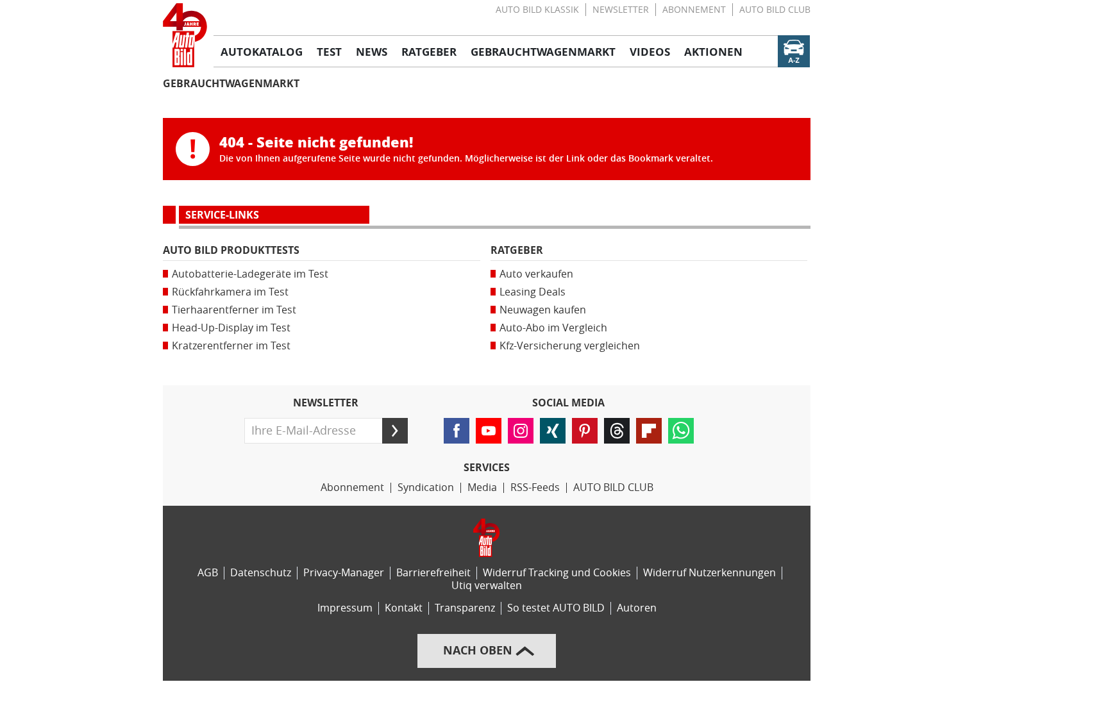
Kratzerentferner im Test (231, 346)
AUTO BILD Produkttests (231, 250)
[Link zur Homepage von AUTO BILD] (185, 35)
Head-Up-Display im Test (231, 328)
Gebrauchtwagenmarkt (231, 84)
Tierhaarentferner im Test (234, 310)
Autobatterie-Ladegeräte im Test (250, 274)
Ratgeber (517, 250)
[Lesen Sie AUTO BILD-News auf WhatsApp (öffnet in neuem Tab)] (681, 431)
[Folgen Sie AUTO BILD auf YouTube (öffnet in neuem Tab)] (488, 431)
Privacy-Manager (343, 573)
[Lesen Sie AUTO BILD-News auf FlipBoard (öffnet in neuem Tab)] (649, 431)
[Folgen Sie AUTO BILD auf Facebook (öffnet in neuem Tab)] (456, 431)
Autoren (637, 608)
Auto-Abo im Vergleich (553, 328)
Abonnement (694, 9)
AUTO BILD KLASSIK (537, 9)
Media (482, 487)
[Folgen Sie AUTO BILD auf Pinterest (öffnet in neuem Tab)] (585, 431)
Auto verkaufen (536, 274)
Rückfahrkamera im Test (230, 292)
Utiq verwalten (486, 585)
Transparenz (465, 608)
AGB (207, 573)
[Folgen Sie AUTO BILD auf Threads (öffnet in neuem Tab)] (617, 431)
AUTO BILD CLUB (774, 9)
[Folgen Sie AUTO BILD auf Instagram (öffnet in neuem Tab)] (520, 431)
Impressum (345, 608)
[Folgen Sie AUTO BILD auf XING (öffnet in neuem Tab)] (553, 431)
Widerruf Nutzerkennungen (709, 573)
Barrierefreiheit (433, 573)
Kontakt (404, 608)
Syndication (426, 487)
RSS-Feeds (535, 487)
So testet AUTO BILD (556, 608)
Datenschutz (260, 573)
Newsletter (620, 9)
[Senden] (395, 431)
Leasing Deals (532, 292)
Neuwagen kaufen (542, 310)
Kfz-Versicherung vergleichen (569, 346)
